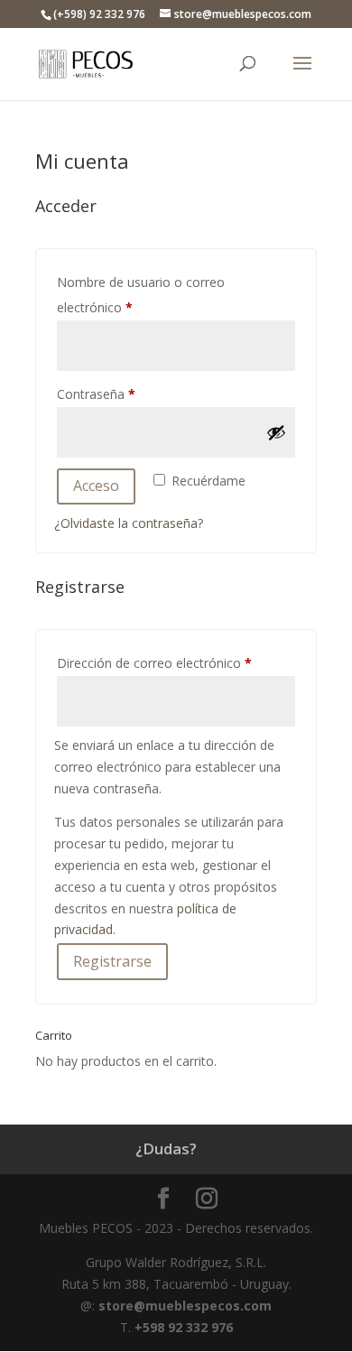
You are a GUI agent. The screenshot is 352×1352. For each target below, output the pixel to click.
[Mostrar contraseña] (276, 432)
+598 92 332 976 (183, 1327)
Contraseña (128, 393)
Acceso (96, 485)
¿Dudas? (166, 1148)
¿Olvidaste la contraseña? (128, 523)
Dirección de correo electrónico (176, 662)
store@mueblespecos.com (185, 1305)
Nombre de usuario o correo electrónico (141, 294)
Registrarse (112, 961)
